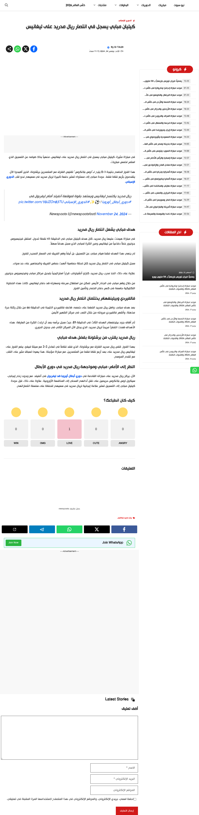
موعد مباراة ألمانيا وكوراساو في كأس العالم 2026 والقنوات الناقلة (149, 235)
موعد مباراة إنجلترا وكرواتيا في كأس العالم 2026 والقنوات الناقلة (150, 144)
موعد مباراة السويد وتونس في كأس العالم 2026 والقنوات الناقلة (150, 207)
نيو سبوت (179, 5)
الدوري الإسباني (125, 76)
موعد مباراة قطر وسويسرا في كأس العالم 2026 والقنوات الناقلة (151, 256)
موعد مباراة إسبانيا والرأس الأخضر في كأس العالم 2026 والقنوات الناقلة (147, 214)
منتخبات (102, 5)
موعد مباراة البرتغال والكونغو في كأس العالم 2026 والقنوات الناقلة (149, 151)
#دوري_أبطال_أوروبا (116, 258)
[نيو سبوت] (193, 5)
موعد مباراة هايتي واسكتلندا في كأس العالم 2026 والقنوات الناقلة (149, 242)
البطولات (123, 5)
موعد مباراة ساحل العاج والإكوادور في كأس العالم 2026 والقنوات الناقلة (146, 221)
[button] (6, 5)
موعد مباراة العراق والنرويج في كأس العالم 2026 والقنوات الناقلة (150, 172)
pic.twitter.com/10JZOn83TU (40, 258)
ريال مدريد (128, 574)
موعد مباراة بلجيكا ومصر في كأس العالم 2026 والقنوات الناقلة (151, 200)
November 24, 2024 (111, 270)
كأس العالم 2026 (75, 5)
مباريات (162, 5)
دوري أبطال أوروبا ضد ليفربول (64, 432)
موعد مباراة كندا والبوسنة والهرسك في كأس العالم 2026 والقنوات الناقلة (146, 270)
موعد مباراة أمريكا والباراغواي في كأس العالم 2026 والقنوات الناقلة (149, 263)
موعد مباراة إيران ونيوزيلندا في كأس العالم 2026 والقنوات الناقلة (150, 186)
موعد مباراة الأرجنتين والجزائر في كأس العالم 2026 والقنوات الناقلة (149, 165)
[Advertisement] (99, 39)
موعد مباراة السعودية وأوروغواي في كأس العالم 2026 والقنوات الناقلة (147, 193)
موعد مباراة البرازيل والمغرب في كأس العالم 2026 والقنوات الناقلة (150, 249)
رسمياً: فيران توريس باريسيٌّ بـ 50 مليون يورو (161, 137)
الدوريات (146, 5)
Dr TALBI (118, 103)
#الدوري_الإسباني (77, 258)
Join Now (13, 599)
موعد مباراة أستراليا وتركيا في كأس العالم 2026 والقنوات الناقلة (151, 228)
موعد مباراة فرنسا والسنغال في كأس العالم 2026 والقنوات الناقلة (150, 179)
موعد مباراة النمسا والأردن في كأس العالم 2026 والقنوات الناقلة (151, 158)
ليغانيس (121, 574)
